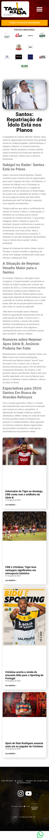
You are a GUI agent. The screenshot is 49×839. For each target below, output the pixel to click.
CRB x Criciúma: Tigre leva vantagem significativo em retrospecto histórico (20, 570)
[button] (39, 9)
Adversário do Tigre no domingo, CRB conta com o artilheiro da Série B (24, 494)
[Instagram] (20, 793)
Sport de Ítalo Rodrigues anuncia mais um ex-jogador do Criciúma (24, 745)
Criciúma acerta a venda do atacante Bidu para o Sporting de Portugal (24, 675)
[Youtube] (28, 793)
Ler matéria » (10, 505)
